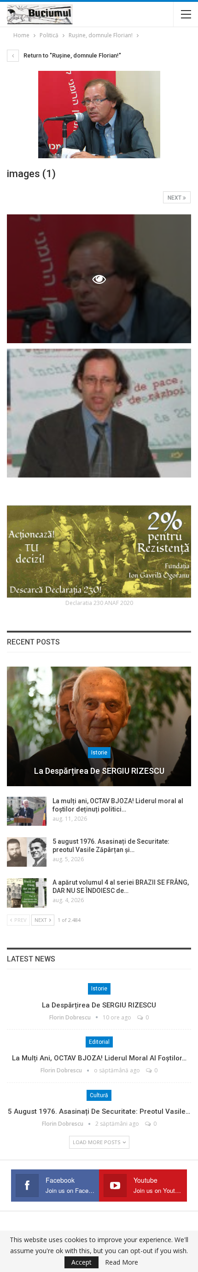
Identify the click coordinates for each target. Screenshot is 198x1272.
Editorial (99, 1042)
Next (175, 198)
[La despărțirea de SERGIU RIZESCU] (99, 726)
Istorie (99, 752)
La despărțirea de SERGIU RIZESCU (99, 771)
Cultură (99, 1095)
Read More (121, 1262)
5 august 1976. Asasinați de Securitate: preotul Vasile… (99, 1111)
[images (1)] (99, 413)
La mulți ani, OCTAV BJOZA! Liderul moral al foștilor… (99, 1058)
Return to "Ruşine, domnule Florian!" (71, 55)
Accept (81, 1262)
